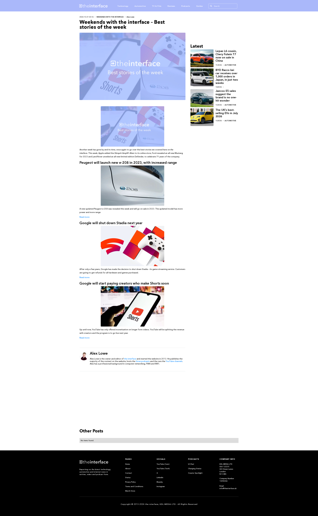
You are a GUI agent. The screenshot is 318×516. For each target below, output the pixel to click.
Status (128, 477)
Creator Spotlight (195, 473)
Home (127, 464)
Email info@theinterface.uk (228, 487)
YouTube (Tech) (163, 468)
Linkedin (160, 477)
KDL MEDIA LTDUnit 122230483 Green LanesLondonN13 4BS (226, 469)
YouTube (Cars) (163, 464)
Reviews (171, 6)
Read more (84, 217)
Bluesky (160, 482)
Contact (128, 473)
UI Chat (191, 464)
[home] (105, 6)
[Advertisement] (132, 392)
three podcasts (143, 361)
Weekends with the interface (110, 17)
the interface (130, 358)
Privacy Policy (130, 482)
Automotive (140, 6)
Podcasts (185, 6)
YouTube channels (174, 361)
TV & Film (156, 6)
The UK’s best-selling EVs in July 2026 (227, 113)
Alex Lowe (130, 17)
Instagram (161, 486)
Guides (199, 6)
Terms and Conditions (134, 486)
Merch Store (130, 491)
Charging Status (194, 468)
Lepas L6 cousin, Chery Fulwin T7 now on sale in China (226, 55)
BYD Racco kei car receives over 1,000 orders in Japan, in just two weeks (227, 76)
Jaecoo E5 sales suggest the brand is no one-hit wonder (226, 95)
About (127, 468)
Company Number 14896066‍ (226, 479)
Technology (122, 6)
